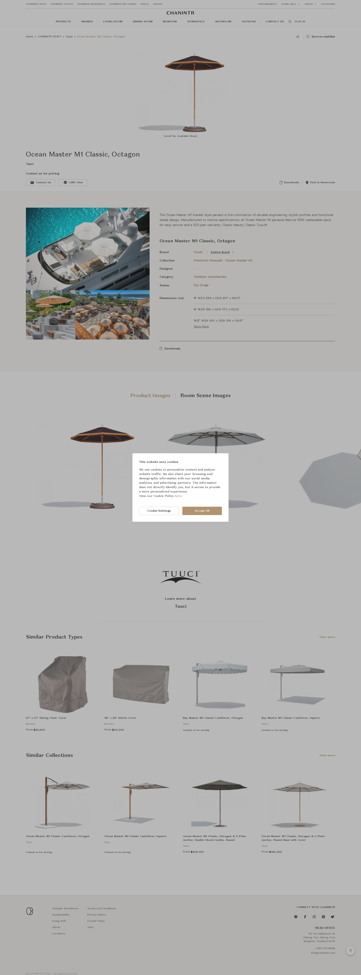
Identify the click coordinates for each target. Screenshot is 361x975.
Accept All (202, 510)
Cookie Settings (159, 510)
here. (178, 496)
